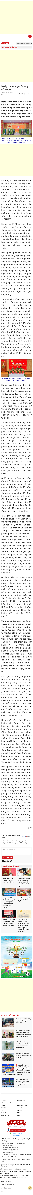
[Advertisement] (16, 17)
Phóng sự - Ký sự (22, 1105)
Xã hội (3, 1105)
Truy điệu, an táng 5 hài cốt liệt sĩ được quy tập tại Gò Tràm (23, 1055)
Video (18, 1115)
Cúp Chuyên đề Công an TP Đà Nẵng (17, 43)
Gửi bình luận (7, 857)
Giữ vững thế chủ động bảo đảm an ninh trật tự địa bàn (8, 880)
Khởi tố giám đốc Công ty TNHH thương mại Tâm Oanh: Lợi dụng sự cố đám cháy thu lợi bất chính (23, 1033)
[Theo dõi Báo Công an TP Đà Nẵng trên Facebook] (16, 1130)
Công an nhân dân (10, 47)
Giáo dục (19, 1110)
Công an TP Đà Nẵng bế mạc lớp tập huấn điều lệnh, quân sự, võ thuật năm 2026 (9, 922)
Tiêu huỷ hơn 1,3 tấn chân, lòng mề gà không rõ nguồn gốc (23, 1020)
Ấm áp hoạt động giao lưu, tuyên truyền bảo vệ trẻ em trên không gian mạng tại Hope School (23, 1082)
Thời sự (3, 1100)
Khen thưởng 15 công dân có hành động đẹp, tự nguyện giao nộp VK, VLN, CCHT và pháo (24, 882)
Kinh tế (3, 1108)
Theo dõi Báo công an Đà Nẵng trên (11, 836)
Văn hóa (19, 1108)
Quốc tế (3, 1112)
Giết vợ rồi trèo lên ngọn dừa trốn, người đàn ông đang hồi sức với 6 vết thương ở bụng (23, 1044)
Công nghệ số (5, 1115)
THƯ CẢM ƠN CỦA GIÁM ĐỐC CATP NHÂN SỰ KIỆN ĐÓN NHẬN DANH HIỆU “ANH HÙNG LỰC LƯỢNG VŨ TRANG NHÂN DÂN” (23, 925)
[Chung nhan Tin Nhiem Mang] (16, 1134)
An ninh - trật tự (22, 1100)
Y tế (2, 1110)
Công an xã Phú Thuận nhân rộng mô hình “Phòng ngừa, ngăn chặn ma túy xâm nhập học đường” (9, 902)
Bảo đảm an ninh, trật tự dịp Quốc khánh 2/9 (24, 899)
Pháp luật (20, 1103)
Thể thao (19, 1112)
